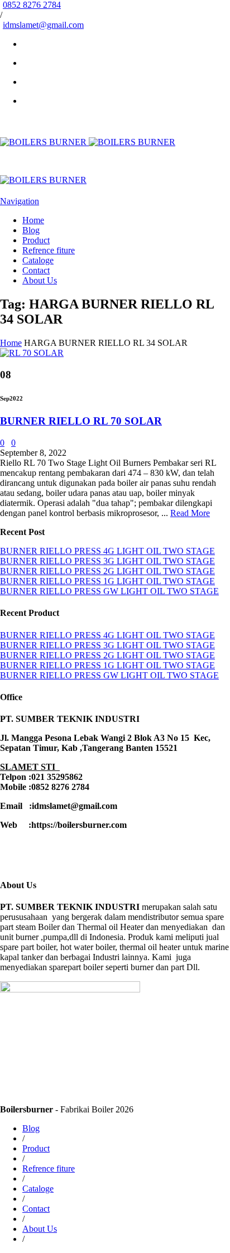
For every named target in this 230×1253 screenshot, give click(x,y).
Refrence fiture (48, 250)
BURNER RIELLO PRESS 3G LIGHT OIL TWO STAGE (107, 561)
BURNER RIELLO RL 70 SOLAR (81, 421)
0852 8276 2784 (32, 4)
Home (33, 220)
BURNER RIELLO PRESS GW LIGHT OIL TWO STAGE (109, 591)
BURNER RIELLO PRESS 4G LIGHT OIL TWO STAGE (107, 551)
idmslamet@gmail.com (43, 25)
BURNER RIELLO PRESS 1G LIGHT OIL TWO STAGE (107, 581)
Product (36, 240)
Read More (190, 513)
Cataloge (38, 260)
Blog (31, 230)
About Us (39, 280)
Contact (36, 270)
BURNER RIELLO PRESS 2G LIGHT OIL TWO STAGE (107, 571)
